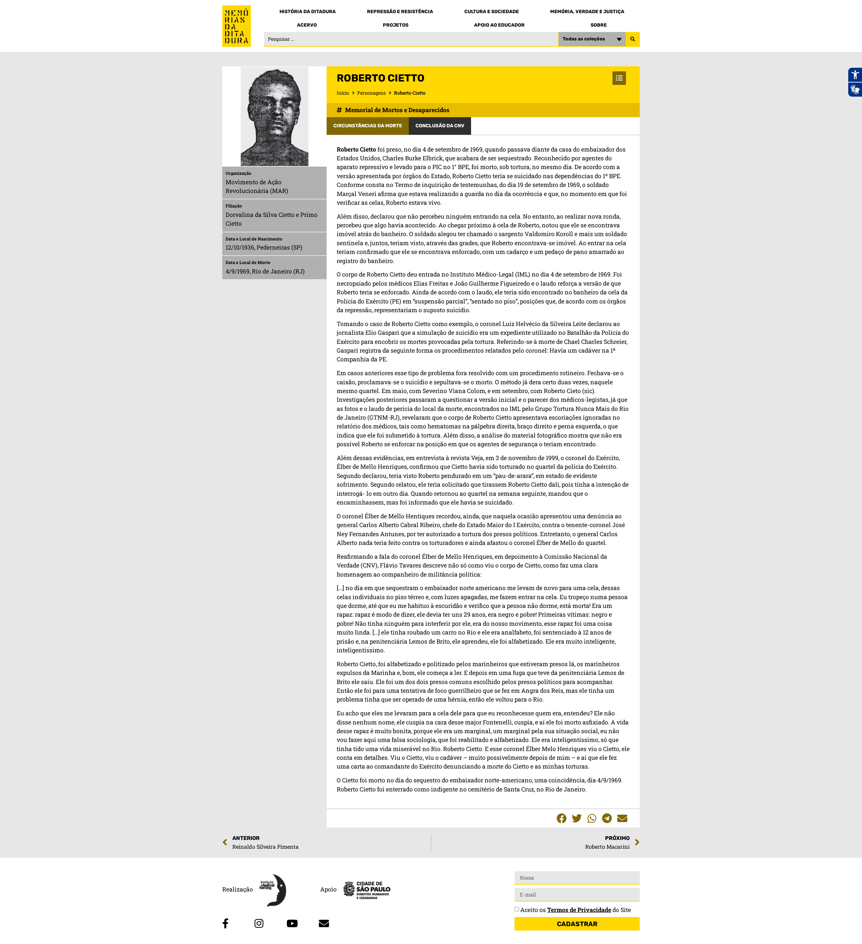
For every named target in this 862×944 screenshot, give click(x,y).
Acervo (307, 25)
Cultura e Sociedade (491, 11)
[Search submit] (633, 39)
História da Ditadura (307, 11)
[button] (561, 818)
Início (343, 93)
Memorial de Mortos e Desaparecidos (397, 110)
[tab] (368, 126)
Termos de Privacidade (579, 910)
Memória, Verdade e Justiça (587, 11)
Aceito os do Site (575, 910)
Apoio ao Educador (499, 25)
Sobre (599, 25)
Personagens (371, 93)
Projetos (395, 25)
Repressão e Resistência (400, 11)
